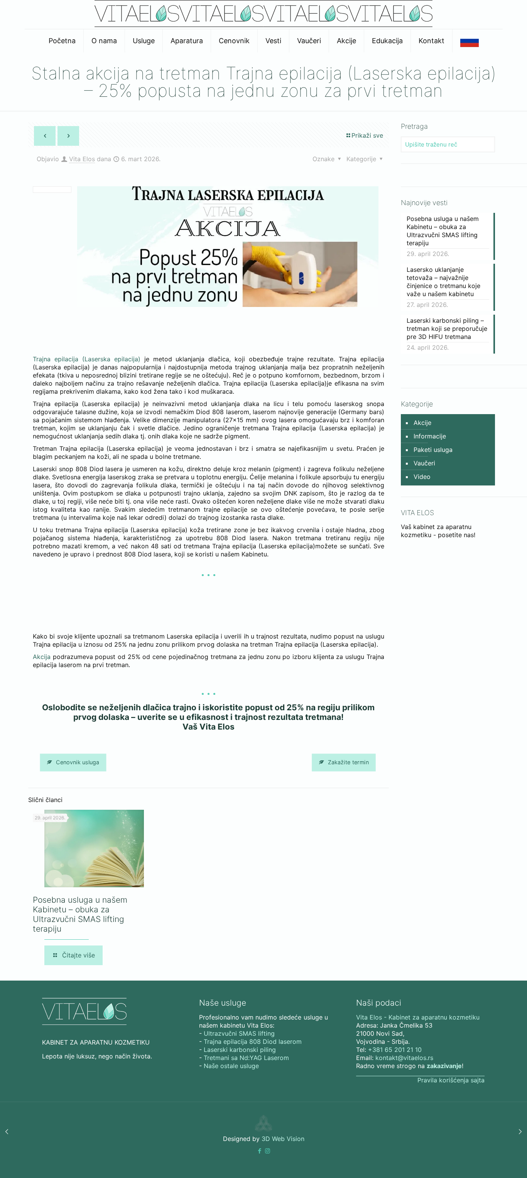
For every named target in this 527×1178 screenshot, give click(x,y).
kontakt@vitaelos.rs (404, 1058)
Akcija (42, 657)
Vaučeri (424, 463)
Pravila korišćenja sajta (451, 1080)
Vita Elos (82, 159)
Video (422, 476)
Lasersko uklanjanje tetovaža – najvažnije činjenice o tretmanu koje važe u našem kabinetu (443, 282)
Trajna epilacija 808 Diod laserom (253, 1041)
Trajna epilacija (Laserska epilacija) (86, 359)
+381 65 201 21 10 (395, 1049)
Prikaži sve (367, 135)
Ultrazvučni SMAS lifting (239, 1033)
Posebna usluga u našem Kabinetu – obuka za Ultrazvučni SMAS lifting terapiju (80, 914)
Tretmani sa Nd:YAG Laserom (246, 1058)
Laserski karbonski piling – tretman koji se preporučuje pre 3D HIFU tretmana (447, 328)
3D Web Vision (283, 1139)
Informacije (430, 436)
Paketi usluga (433, 449)
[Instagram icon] (267, 1150)
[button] (259, 1150)
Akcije (422, 422)
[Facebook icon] (259, 1150)
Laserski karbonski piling (240, 1049)
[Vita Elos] (263, 25)
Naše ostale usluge (231, 1066)
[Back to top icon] (490, 1162)
